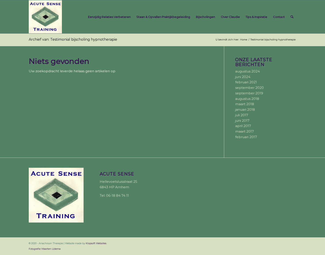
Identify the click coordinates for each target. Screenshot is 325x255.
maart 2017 (244, 131)
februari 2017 (246, 137)
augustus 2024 (247, 71)
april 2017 (243, 126)
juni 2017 (242, 120)
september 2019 (249, 93)
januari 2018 (245, 109)
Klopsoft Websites (96, 243)
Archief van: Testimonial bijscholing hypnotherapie (73, 39)
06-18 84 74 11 (117, 195)
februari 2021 (246, 82)
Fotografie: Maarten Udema (45, 248)
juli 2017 (241, 115)
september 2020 (249, 88)
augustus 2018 (247, 99)
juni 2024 (242, 77)
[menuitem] (109, 16)
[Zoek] (292, 16)
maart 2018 (244, 104)
